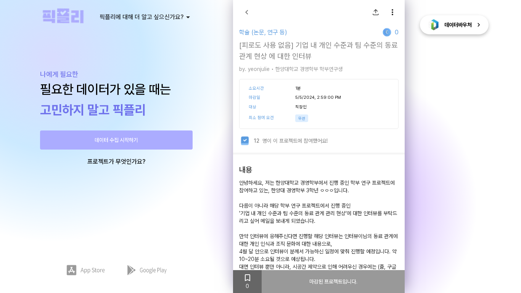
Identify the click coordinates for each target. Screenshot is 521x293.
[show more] (392, 12)
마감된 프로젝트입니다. (333, 282)
